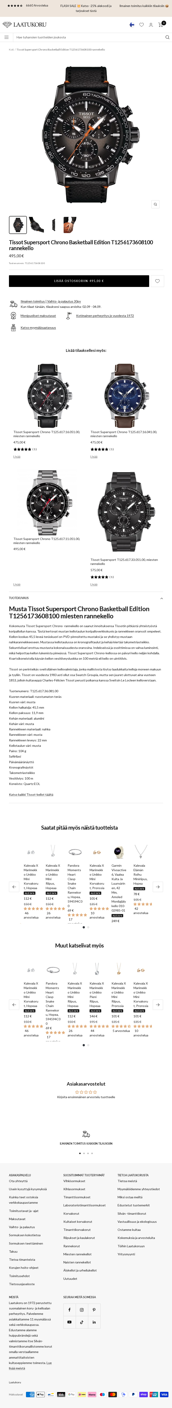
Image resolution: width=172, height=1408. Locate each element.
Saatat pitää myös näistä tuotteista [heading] (79, 828)
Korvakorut (71, 1213)
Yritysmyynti (126, 1254)
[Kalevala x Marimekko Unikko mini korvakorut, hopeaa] (31, 852)
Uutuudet (70, 1278)
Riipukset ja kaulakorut (79, 1238)
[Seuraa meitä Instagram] (82, 1310)
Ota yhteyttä (18, 1181)
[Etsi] (167, 37)
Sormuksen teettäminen (26, 1243)
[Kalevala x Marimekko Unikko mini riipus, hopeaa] (53, 852)
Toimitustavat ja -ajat (24, 1211)
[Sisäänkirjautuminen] (151, 25)
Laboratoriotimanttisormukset (84, 1205)
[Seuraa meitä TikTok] (82, 1322)
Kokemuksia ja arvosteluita (136, 1238)
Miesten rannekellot (77, 1254)
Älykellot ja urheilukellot (80, 1270)
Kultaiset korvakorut (77, 1221)
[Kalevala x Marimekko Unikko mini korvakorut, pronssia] (97, 852)
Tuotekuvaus (19, 598)
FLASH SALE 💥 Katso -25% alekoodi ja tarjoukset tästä (86, 8)
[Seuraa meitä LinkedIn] (94, 1322)
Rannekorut (71, 1246)
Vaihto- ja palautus (22, 1227)
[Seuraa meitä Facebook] (69, 1310)
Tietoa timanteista (22, 1259)
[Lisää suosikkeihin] (157, 281)
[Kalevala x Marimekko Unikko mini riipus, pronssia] (119, 970)
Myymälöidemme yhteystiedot (139, 1189)
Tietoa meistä (127, 1181)
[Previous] (14, 887)
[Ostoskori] (160, 24)
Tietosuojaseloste (22, 1284)
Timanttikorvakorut (77, 1230)
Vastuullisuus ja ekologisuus (137, 1221)
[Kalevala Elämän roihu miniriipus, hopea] (140, 852)
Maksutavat (17, 1219)
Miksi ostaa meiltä (130, 1197)
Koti (11, 49)
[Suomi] (132, 24)
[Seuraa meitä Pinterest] (94, 1310)
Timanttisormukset (76, 1197)
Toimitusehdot (19, 1276)
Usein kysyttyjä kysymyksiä (28, 1189)
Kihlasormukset (74, 1189)
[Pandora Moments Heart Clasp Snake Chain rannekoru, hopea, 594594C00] (75, 852)
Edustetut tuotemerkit (134, 1205)
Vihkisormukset (74, 1181)
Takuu (13, 1251)
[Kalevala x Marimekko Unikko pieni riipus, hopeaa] (97, 970)
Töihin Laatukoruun (131, 1246)
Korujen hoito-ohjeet (24, 1267)
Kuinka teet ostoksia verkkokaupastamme (23, 1199)
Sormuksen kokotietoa (25, 1235)
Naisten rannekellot (77, 1262)
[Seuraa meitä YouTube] (69, 1322)
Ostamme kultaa (129, 1230)
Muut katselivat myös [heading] (79, 945)
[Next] (158, 887)
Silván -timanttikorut (132, 1213)
